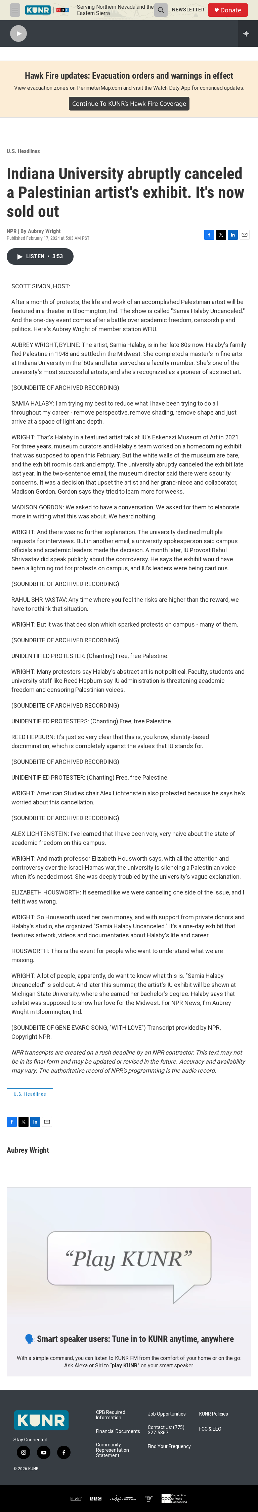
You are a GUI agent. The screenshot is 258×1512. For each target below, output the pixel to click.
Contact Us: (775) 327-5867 (166, 1430)
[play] (18, 34)
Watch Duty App (171, 88)
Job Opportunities (167, 1414)
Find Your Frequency (169, 1446)
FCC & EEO (210, 1429)
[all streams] (248, 33)
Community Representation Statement (112, 1450)
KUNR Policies (213, 1414)
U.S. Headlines (23, 151)
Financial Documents (118, 1431)
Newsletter (188, 9)
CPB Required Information (110, 1415)
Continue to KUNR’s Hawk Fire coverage (129, 103)
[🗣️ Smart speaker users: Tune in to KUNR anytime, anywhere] (129, 1255)
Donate (230, 10)
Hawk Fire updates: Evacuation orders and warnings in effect (129, 76)
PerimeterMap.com (99, 88)
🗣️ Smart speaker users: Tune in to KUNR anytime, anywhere (129, 1339)
